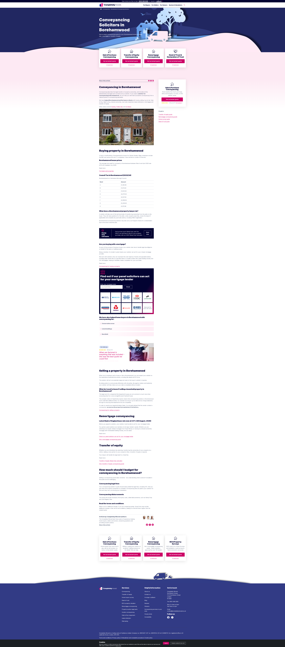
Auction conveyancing (128, 612)
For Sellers (155, 5)
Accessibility (148, 617)
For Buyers (146, 5)
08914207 (142, 633)
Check (128, 287)
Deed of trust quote (164, 121)
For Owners (163, 5)
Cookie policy (148, 638)
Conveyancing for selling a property (109, 410)
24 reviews (179, 102)
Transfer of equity (127, 594)
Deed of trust (125, 600)
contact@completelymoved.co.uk (176, 611)
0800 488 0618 (143, 1)
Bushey (113, 106)
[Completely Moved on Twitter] (172, 618)
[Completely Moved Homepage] (110, 5)
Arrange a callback (150, 597)
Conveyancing (106, 9)
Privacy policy (116, 638)
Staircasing (125, 621)
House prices (148, 614)
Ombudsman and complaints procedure (132, 638)
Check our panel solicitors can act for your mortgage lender (116, 436)
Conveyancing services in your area (153, 610)
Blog (146, 600)
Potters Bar (119, 106)
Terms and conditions (105, 638)
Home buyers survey (128, 597)
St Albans (128, 106)
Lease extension (126, 618)
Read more (118, 645)
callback (159, 1)
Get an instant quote (109, 61)
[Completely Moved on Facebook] (168, 618)
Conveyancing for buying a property (109, 266)
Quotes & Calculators (175, 5)
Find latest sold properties (106, 171)
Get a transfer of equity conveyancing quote (111, 464)
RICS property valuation (128, 603)
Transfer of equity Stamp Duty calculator (110, 461)
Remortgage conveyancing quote (168, 117)
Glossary (147, 606)
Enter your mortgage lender (108, 284)
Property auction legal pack (129, 609)
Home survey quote (164, 119)
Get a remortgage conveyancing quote (110, 439)
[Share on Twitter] (151, 80)
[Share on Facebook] (149, 80)
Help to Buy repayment (128, 615)
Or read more (109, 65)
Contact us (148, 594)
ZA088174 (165, 633)
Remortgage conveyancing (129, 606)
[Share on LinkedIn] (153, 80)
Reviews (147, 603)
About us (147, 591)
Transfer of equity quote (165, 114)
